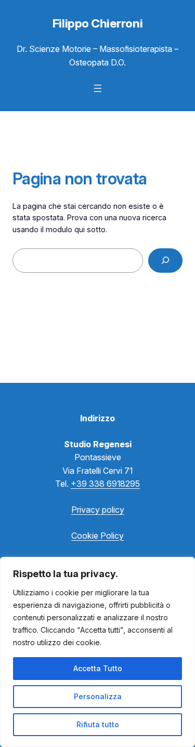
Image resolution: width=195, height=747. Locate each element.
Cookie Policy (97, 535)
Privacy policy (97, 509)
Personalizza (98, 696)
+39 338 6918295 (105, 483)
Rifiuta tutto (97, 724)
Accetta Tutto (97, 668)
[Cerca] (165, 260)
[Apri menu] (98, 88)
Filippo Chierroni (97, 23)
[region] (97, 652)
